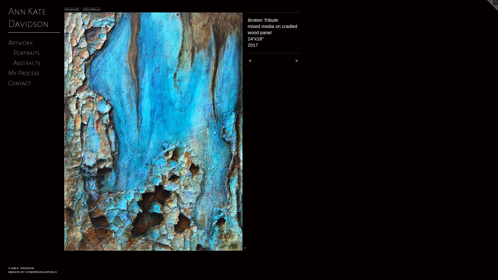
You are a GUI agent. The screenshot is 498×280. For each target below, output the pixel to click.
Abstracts (26, 63)
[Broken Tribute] (153, 131)
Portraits (26, 53)
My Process (23, 73)
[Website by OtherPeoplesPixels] (487, 10)
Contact (19, 83)
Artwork (20, 42)
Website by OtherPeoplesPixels (32, 272)
